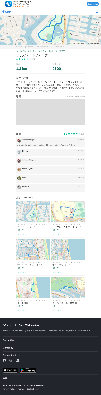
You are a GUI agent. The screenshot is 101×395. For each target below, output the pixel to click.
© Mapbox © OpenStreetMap (76, 96)
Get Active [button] (8, 340)
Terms (21, 389)
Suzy (24, 177)
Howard (25, 151)
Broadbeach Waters (42, 47)
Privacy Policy (9, 389)
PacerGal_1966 (27, 169)
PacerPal (25, 186)
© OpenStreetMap (82, 43)
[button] (2, 3)
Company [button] (8, 347)
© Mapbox (72, 43)
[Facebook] (4, 360)
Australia (19, 47)
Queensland (29, 47)
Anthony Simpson (29, 140)
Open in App (93, 4)
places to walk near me (79, 330)
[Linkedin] (17, 360)
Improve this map (94, 43)
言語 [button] (5, 378)
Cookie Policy (33, 389)
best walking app (23, 330)
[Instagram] (10, 360)
